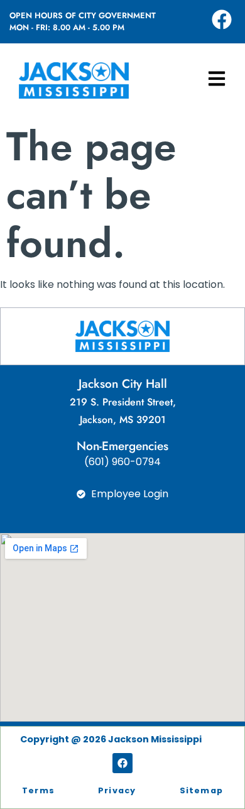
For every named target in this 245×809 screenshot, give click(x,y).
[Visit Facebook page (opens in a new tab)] (222, 19)
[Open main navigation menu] (216, 78)
